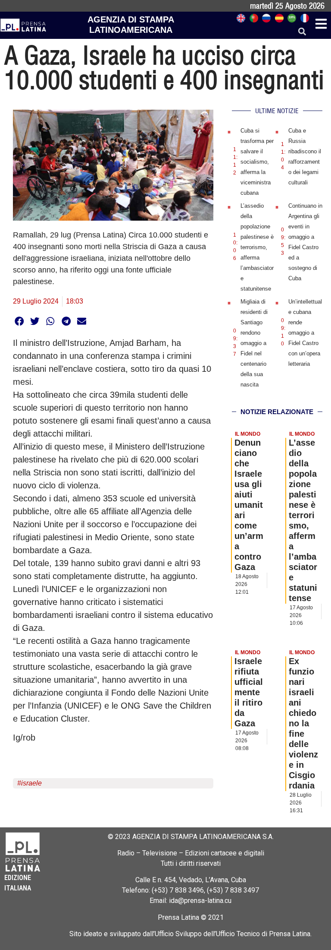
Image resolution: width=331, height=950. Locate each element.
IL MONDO (247, 434)
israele (31, 783)
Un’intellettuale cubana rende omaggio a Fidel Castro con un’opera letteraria (305, 332)
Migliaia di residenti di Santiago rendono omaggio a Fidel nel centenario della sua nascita (254, 343)
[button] (302, 32)
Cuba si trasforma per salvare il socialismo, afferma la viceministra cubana (257, 161)
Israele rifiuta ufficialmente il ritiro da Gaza (248, 692)
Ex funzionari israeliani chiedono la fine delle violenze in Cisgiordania (303, 723)
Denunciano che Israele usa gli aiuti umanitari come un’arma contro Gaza (248, 505)
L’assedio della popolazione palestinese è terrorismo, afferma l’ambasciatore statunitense (257, 247)
